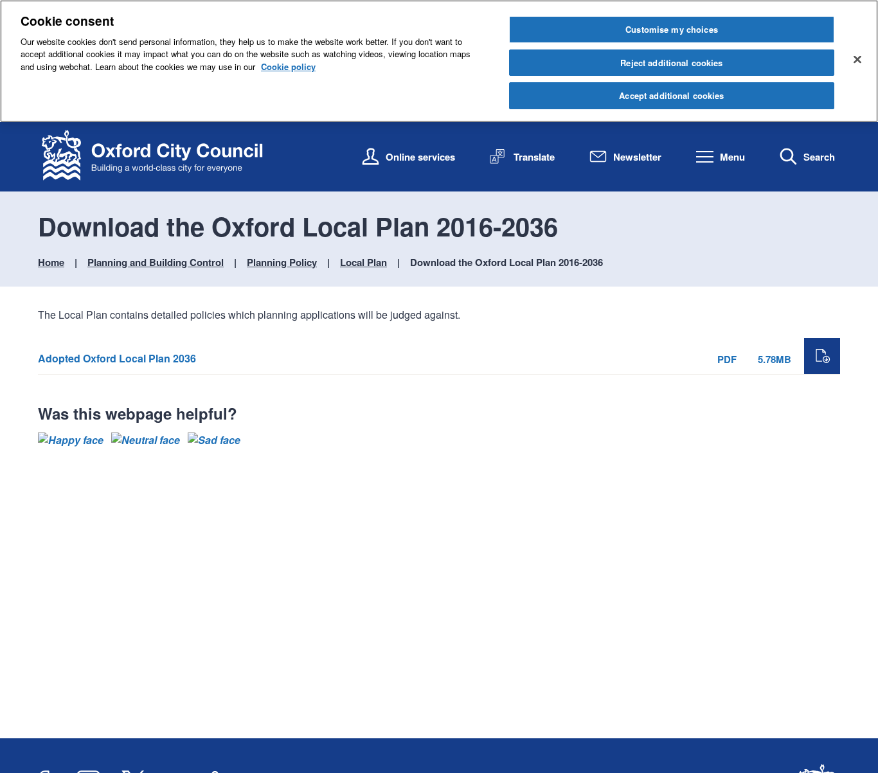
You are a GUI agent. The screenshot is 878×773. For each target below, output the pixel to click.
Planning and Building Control (155, 262)
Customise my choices (671, 29)
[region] (439, 61)
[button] (70, 440)
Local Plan (363, 262)
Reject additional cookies (671, 63)
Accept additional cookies (671, 95)
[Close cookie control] (857, 59)
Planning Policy (282, 262)
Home (51, 262)
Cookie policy (288, 66)
